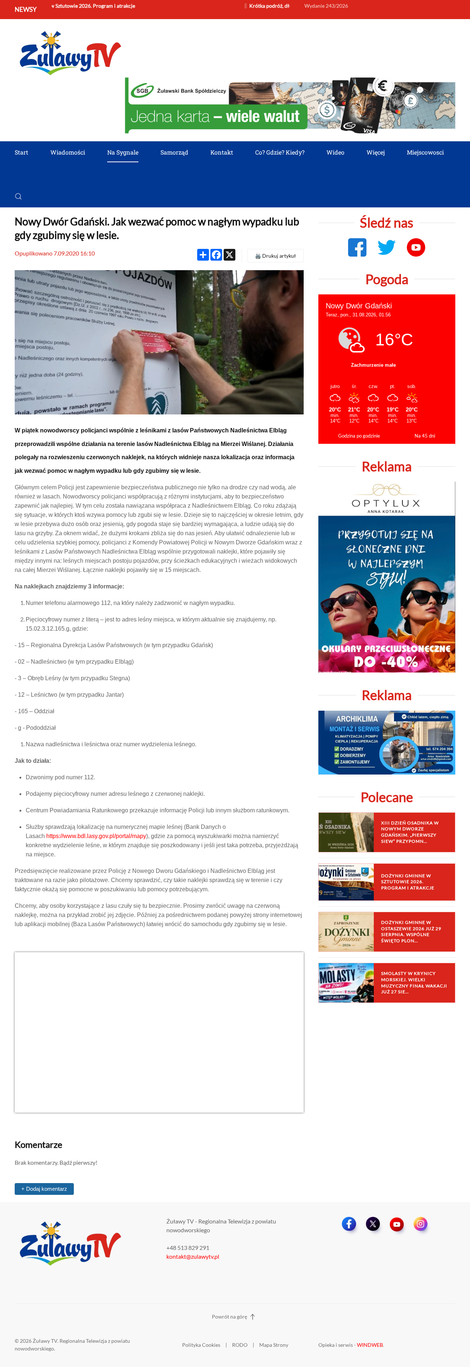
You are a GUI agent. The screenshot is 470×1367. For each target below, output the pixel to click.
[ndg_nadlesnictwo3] (159, 1031)
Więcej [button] (375, 152)
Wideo (335, 152)
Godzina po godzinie (359, 436)
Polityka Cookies (201, 1345)
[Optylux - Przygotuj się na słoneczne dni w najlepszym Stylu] (386, 576)
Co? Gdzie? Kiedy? (279, 152)
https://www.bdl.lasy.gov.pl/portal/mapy (96, 836)
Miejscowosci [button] (425, 152)
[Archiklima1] (386, 741)
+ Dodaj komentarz (44, 1189)
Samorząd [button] (174, 152)
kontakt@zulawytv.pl (192, 1256)
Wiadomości (67, 152)
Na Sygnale (122, 152)
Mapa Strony (273, 1345)
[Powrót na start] (70, 51)
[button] (18, 196)
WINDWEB (370, 1345)
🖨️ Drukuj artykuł (275, 256)
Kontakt (221, 152)
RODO (239, 1345)
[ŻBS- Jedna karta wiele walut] (290, 105)
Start (21, 152)
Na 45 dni (425, 436)
